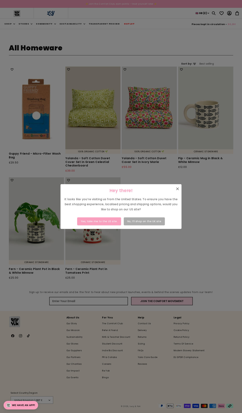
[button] (21, 405)
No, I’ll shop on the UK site (144, 221)
